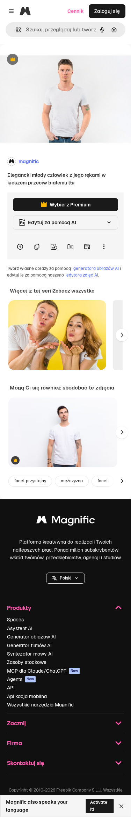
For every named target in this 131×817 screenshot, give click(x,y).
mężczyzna (72, 481)
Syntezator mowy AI (30, 654)
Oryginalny (48, 59)
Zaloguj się (107, 11)
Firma (14, 743)
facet (102, 481)
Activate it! (98, 806)
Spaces (15, 619)
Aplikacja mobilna (27, 696)
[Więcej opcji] (104, 247)
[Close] (121, 806)
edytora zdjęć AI (82, 275)
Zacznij (16, 723)
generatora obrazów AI (96, 268)
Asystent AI (19, 628)
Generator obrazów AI (31, 637)
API (11, 687)
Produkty (19, 607)
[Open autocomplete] (15, 29)
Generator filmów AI (29, 645)
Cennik (75, 11)
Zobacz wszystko (73, 291)
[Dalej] (122, 335)
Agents (20, 679)
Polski (65, 578)
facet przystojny (30, 481)
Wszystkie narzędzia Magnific (40, 705)
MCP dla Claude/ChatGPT (42, 671)
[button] (65, 578)
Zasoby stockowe (26, 662)
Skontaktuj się (25, 762)
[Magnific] (65, 521)
